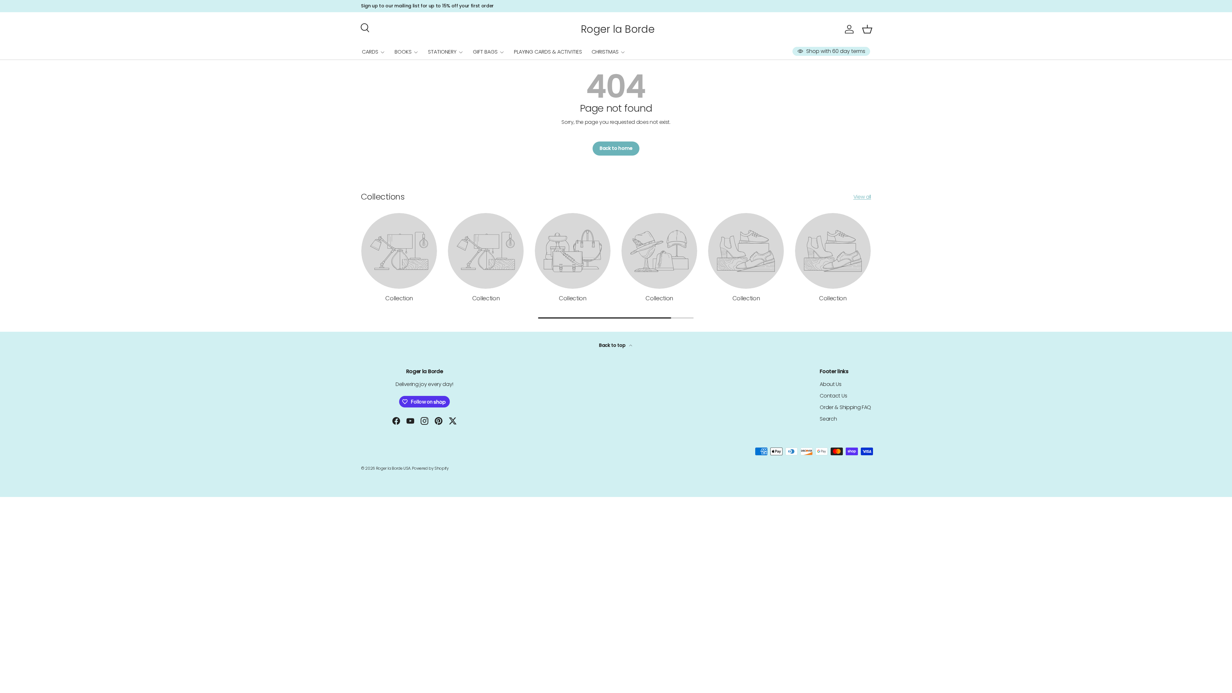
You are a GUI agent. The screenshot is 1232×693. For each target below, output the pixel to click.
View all (862, 197)
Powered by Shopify (430, 468)
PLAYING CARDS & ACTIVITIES (548, 52)
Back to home (616, 148)
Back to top (613, 345)
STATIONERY (442, 52)
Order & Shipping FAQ (845, 407)
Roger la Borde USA (393, 468)
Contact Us (833, 395)
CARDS (370, 52)
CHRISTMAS (605, 52)
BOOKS (403, 52)
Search (828, 419)
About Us (830, 384)
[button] (867, 29)
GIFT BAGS (485, 52)
